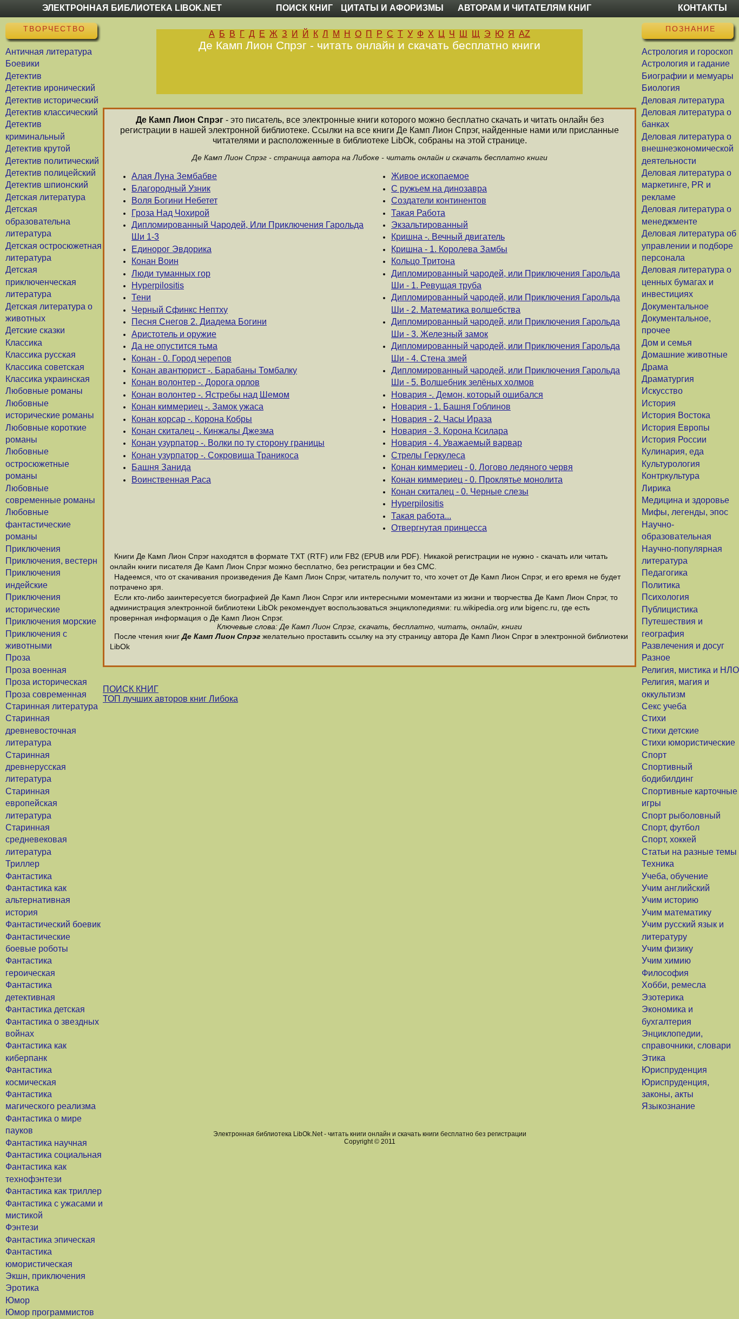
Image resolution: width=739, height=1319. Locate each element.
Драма (655, 367)
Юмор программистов (49, 1312)
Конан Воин (155, 261)
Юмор (17, 1300)
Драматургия (668, 379)
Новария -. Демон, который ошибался (467, 394)
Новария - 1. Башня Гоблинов (451, 406)
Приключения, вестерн (51, 560)
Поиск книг (304, 7)
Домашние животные (685, 354)
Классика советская (44, 367)
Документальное (675, 306)
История (659, 403)
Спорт (654, 755)
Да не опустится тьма (174, 346)
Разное (656, 657)
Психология (665, 597)
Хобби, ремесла (674, 985)
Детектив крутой (37, 148)
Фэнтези (21, 1227)
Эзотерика (663, 997)
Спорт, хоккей (669, 839)
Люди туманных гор (170, 273)
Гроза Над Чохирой (170, 212)
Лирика (656, 488)
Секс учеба (664, 706)
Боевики (22, 63)
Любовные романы (44, 390)
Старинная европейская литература (31, 803)
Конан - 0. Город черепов (181, 358)
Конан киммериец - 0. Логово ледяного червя (482, 467)
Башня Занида (161, 467)
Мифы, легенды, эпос (685, 512)
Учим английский (676, 888)
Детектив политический (52, 161)
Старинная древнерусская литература (35, 767)
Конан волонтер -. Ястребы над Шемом (210, 394)
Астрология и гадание (686, 63)
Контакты (702, 7)
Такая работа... (421, 515)
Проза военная (36, 670)
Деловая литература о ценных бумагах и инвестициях (686, 282)
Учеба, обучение (675, 876)
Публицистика (670, 609)
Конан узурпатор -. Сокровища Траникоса (215, 455)
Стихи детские (670, 730)
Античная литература (48, 51)
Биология (661, 88)
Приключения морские (50, 621)
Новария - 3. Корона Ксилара (449, 431)
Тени (141, 297)
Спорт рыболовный (681, 815)
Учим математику (676, 912)
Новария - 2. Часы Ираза (441, 419)
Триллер (22, 863)
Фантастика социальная (53, 1154)
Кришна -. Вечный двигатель (448, 236)
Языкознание (668, 1106)
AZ (524, 33)
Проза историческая (46, 682)
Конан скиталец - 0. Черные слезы (460, 491)
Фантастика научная (46, 1142)
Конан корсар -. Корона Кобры (191, 419)
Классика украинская (47, 379)
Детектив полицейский (50, 172)
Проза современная (46, 694)
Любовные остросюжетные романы (37, 463)
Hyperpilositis (417, 503)
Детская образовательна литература (37, 221)
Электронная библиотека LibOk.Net (132, 7)
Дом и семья (667, 342)
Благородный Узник (170, 188)
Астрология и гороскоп (687, 51)
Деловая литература (683, 100)
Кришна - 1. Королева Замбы (449, 249)
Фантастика (28, 876)
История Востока (676, 415)
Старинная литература (51, 706)
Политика (661, 585)
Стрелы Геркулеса (428, 455)
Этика (653, 1058)
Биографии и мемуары (688, 76)
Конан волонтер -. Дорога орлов (195, 382)
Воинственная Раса (171, 479)
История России (674, 439)
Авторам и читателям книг (524, 7)
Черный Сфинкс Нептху (179, 309)
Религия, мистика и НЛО (690, 670)
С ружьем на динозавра (439, 188)
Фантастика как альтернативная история (37, 900)
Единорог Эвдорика (171, 249)
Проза (17, 657)
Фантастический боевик (53, 924)
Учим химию (666, 960)
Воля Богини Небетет (174, 200)
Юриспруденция (674, 1069)
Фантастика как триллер (53, 1191)
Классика (23, 342)
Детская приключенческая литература (40, 282)
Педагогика (665, 572)
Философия (665, 973)
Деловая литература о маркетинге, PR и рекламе (686, 185)
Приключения (33, 548)
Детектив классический (51, 112)
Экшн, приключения (45, 1276)
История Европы (676, 427)
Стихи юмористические (688, 742)
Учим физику (667, 948)
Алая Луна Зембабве (174, 176)
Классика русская (40, 354)
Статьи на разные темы (689, 851)
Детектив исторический (51, 100)
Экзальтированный (429, 224)
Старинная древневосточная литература (40, 730)
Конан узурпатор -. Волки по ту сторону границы (228, 442)
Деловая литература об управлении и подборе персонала (689, 245)
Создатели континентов (438, 200)
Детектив (23, 76)
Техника (658, 863)
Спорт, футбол (671, 827)
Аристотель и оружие (173, 334)
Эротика (22, 1287)
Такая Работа (418, 212)
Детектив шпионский (46, 184)
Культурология (671, 464)
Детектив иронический (50, 88)
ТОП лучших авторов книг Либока (170, 698)
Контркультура (671, 475)
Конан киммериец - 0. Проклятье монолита (477, 479)
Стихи (654, 718)
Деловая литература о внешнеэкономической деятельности (688, 149)
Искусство (662, 390)
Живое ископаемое (430, 176)
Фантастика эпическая (50, 1239)
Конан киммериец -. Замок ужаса (197, 406)
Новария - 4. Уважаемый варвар (456, 442)
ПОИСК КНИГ (131, 689)
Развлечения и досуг (683, 645)
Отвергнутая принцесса (439, 527)
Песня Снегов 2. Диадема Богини (199, 321)
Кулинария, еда (673, 451)
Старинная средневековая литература (36, 839)
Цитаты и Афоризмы (392, 7)
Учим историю (670, 900)
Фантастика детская (45, 1009)
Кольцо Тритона (423, 261)
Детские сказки (35, 330)
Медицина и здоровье (685, 500)
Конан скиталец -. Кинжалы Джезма (202, 431)
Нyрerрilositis (157, 285)
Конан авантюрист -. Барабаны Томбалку (214, 370)
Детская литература (45, 197)
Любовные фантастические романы (38, 524)
